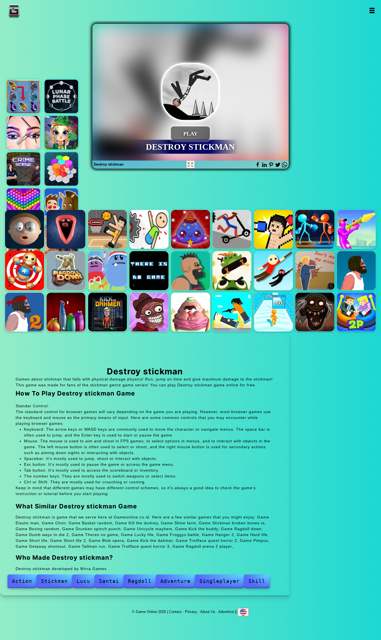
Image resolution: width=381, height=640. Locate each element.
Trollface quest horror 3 (314, 312)
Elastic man (24, 229)
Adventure (175, 581)
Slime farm (190, 229)
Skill (257, 581)
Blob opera (66, 312)
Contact (175, 612)
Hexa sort (61, 169)
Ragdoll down (66, 270)
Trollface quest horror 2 (148, 312)
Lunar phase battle (61, 96)
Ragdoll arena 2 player (356, 312)
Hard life (314, 270)
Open (371, 10)
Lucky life (190, 270)
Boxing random (273, 229)
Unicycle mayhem (356, 229)
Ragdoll (139, 581)
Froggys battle (232, 270)
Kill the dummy (148, 229)
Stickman (54, 581)
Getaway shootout (232, 312)
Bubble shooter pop (23, 205)
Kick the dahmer (107, 312)
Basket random (107, 229)
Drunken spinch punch (314, 229)
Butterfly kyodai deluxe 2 (23, 96)
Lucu (83, 581)
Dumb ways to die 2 (107, 270)
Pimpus (190, 312)
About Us (207, 612)
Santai (109, 581)
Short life (356, 270)
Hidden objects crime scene (23, 169)
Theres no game (148, 270)
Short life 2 (24, 312)
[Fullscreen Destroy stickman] (190, 164)
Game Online (31, 10)
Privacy (191, 612)
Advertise (226, 612)
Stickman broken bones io (232, 229)
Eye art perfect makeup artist (23, 132)
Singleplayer (219, 581)
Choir (66, 229)
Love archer (61, 205)
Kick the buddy (24, 270)
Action (22, 581)
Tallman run (273, 312)
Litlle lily (61, 132)
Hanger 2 (273, 270)
